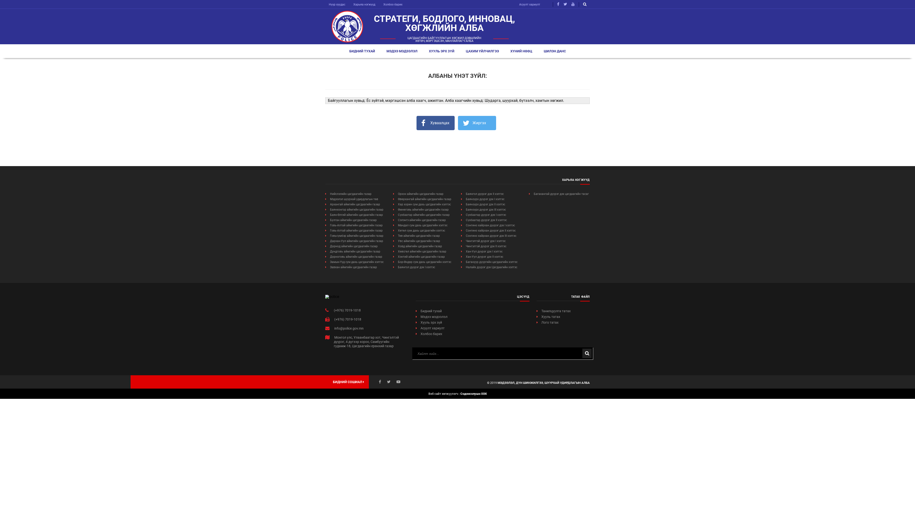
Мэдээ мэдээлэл (401, 51)
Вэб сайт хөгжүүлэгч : (457, 393)
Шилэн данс (555, 51)
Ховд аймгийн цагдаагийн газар (420, 246)
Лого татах (550, 322)
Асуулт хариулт (529, 4)
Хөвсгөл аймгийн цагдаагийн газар (422, 251)
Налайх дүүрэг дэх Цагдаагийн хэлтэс (491, 267)
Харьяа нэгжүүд (364, 4)
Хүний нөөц (521, 51)
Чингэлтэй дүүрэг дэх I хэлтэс (486, 241)
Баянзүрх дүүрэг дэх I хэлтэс (485, 199)
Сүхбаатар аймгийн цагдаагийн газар (424, 214)
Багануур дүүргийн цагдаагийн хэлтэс (492, 262)
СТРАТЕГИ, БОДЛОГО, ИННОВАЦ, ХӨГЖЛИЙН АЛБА (444, 23)
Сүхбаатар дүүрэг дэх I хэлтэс (486, 214)
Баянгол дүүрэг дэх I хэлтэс (416, 267)
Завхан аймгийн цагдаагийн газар (353, 267)
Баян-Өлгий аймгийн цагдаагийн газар (356, 214)
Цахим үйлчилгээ (482, 51)
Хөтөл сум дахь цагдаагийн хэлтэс (421, 230)
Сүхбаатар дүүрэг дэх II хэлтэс (486, 220)
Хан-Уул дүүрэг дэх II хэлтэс (484, 256)
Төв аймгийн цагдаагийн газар (419, 235)
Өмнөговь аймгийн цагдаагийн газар (423, 209)
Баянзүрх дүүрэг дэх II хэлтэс (485, 204)
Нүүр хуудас (337, 4)
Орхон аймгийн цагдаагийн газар (420, 194)
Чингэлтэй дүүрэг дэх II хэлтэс (486, 246)
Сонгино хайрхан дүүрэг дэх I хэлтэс (490, 225)
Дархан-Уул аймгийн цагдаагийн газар (356, 241)
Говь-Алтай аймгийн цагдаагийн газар (356, 225)
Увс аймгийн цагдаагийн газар (419, 241)
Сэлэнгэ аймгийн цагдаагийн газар (422, 220)
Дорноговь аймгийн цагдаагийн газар (356, 256)
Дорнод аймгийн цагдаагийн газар (354, 246)
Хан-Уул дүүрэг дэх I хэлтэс (484, 251)
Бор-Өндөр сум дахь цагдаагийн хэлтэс (424, 262)
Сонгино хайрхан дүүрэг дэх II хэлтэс (491, 230)
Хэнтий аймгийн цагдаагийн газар (421, 256)
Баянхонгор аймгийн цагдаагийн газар (356, 209)
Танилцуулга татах (556, 311)
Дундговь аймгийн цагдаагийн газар (355, 251)
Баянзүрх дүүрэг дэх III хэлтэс (486, 209)
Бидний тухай (362, 51)
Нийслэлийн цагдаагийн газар (350, 194)
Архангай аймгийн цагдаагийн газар (355, 204)
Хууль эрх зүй (441, 51)
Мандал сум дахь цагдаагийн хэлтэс (422, 225)
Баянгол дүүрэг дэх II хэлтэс (485, 194)
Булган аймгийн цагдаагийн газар (353, 220)
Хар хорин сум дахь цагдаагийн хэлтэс (424, 204)
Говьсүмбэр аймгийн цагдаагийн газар (356, 235)
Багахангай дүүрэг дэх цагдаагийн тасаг (561, 194)
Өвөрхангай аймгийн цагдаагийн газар (424, 199)
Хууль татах (550, 316)
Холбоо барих (392, 4)
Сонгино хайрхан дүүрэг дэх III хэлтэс (491, 235)
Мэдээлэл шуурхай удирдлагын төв (354, 199)
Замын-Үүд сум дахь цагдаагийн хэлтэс (357, 262)
